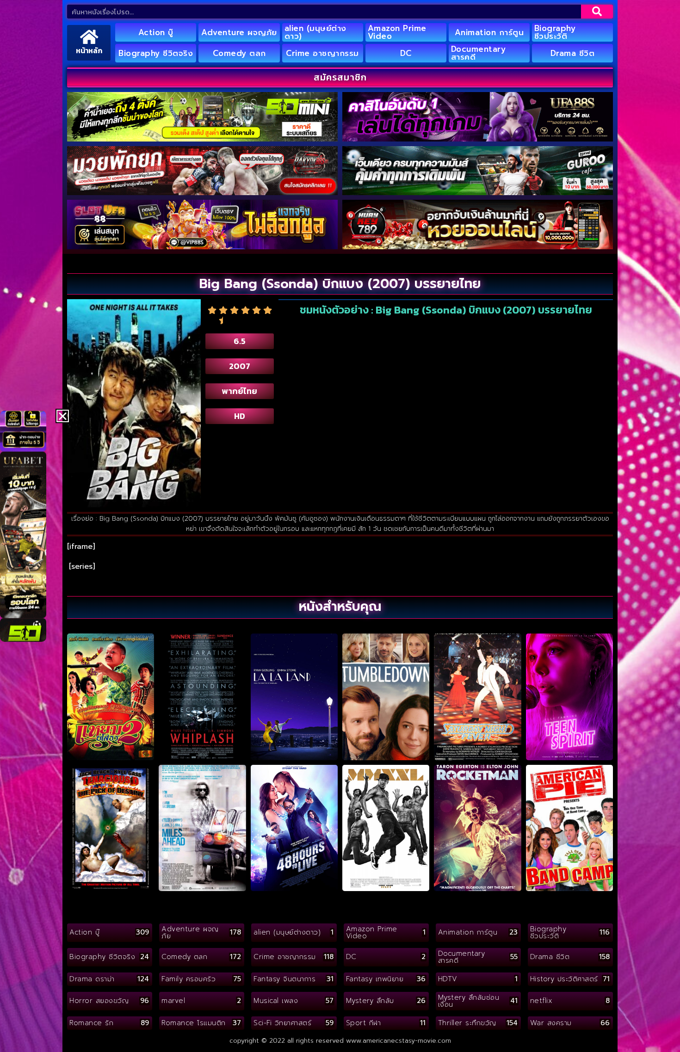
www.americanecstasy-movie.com (398, 1041)
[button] (62, 416)
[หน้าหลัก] (89, 37)
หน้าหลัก (89, 50)
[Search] (597, 11)
